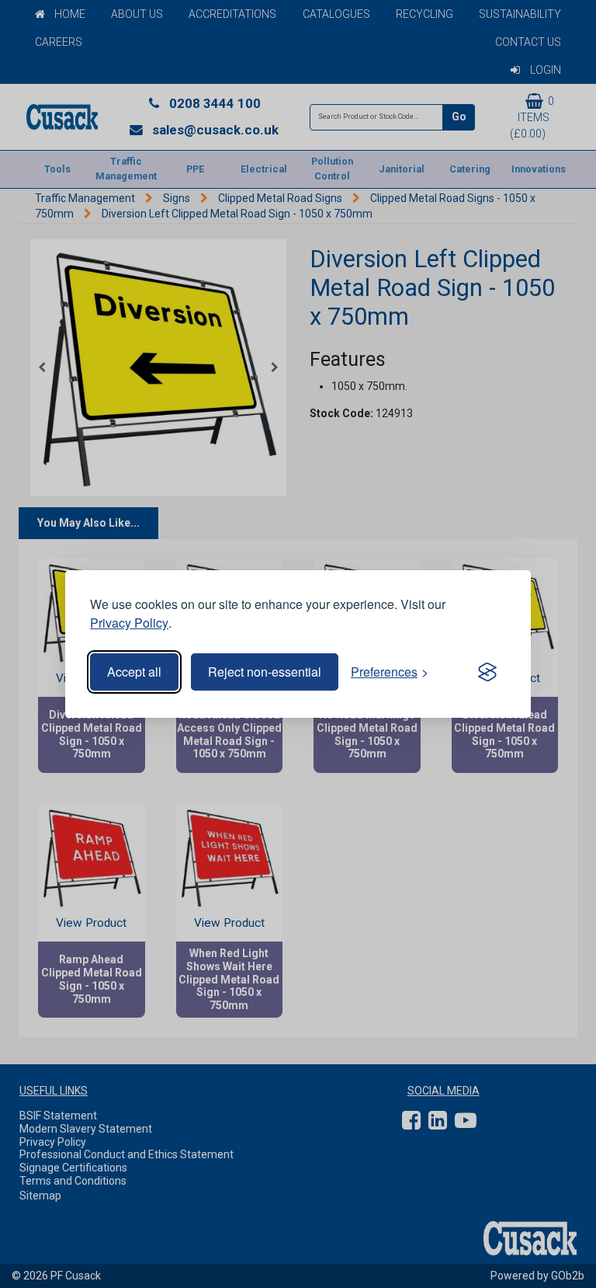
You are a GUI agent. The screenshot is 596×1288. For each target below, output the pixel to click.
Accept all (134, 672)
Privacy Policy (129, 623)
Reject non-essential (264, 672)
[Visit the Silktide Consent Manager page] (487, 672)
